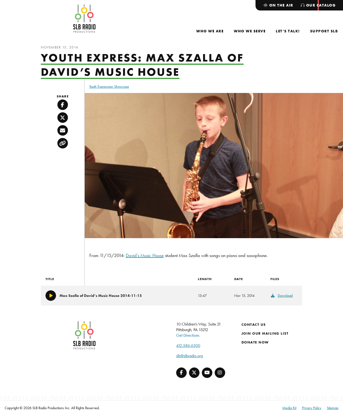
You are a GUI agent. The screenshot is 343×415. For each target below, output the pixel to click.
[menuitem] (210, 31)
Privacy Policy (311, 407)
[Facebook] (181, 372)
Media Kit (289, 407)
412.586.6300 (188, 345)
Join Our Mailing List (265, 333)
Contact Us (254, 324)
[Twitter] (194, 372)
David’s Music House (145, 255)
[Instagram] (220, 372)
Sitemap (332, 407)
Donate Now (255, 342)
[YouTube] (207, 372)
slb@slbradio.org (189, 355)
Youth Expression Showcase (109, 86)
